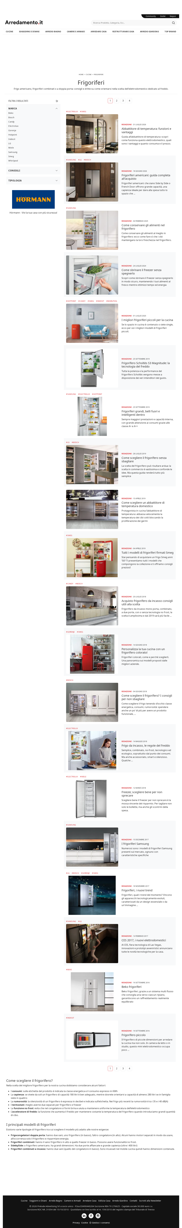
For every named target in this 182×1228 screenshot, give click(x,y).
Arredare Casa (99, 31)
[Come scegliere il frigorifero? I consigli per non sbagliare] (92, 702)
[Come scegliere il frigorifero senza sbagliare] (92, 464)
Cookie (84, 1222)
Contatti (133, 1200)
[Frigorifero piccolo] (92, 1040)
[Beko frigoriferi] (92, 991)
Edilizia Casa (104, 1200)
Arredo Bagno (53, 31)
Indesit (100, 301)
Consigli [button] (14, 170)
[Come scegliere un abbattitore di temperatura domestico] (92, 509)
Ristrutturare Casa (123, 31)
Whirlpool (112, 301)
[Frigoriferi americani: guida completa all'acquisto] (92, 182)
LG (80, 160)
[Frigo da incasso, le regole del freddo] (92, 750)
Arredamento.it (48, 22)
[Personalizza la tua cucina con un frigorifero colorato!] (92, 654)
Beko (69, 969)
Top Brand (170, 31)
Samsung (71, 160)
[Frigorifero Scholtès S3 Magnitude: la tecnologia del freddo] (92, 368)
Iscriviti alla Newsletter (150, 1200)
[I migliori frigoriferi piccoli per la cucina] (92, 323)
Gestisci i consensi (101, 1222)
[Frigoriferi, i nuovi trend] (92, 895)
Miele (83, 776)
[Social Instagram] (98, 1215)
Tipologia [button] (15, 180)
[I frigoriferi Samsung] (92, 847)
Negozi (173, 16)
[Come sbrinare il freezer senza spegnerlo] (92, 275)
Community (151, 16)
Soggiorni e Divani (29, 31)
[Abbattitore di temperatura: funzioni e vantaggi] (92, 133)
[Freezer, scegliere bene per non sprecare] (92, 798)
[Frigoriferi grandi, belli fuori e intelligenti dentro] (92, 416)
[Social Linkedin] (84, 1215)
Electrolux (72, 111)
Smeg (83, 111)
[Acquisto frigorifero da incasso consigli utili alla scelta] (92, 605)
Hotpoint (71, 301)
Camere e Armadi (76, 31)
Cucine (9, 31)
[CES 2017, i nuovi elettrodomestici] (92, 943)
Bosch (88, 160)
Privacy (76, 1222)
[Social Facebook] (91, 1215)
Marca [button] (12, 108)
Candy (82, 301)
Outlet (163, 16)
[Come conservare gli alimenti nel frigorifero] (92, 230)
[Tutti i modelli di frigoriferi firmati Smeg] (92, 557)
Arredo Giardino (149, 31)
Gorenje (71, 632)
